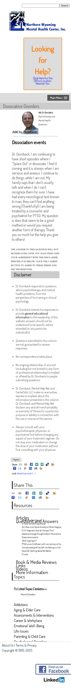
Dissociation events (30, 537)
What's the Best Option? (32, 520)
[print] (25, 464)
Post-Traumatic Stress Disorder (34, 589)
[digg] (30, 468)
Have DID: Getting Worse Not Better (36, 550)
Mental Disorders (28, 594)
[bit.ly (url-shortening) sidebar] (41, 468)
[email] (20, 464)
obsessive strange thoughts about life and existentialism (40, 533)
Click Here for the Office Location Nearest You (42, 81)
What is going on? (29, 540)
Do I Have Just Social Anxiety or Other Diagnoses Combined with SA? (40, 527)
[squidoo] (25, 468)
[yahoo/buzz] (52, 464)
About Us (8, 645)
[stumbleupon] (42, 464)
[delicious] (47, 464)
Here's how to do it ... (26, 473)
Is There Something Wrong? (34, 523)
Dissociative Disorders (21, 106)
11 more (25, 554)
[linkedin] (36, 464)
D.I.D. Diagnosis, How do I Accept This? (38, 530)
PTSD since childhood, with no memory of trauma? (40, 544)
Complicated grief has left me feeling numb (40, 547)
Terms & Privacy (26, 645)
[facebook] (31, 464)
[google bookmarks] (14, 468)
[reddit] (35, 468)
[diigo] (20, 468)
